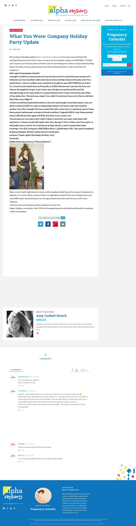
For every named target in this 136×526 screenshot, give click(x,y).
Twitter (40, 224)
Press (115, 5)
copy (63, 218)
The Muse (22, 391)
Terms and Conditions (69, 524)
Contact (123, 5)
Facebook (48, 224)
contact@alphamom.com (13, 503)
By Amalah (15, 49)
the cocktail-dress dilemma (49, 57)
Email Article (62, 224)
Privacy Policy (83, 524)
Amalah (41, 319)
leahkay (21, 444)
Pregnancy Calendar (43, 509)
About (107, 5)
